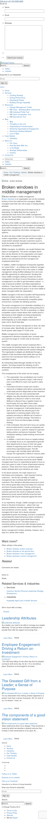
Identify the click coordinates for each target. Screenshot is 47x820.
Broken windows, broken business (20, 549)
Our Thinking (15, 172)
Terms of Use (12, 810)
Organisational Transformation (21, 126)
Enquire (6, 611)
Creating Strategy (16, 95)
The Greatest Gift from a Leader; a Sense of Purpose (21, 684)
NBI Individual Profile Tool (19, 112)
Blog (11, 121)
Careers (13, 152)
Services (10, 748)
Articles (24, 172)
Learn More (7, 638)
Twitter (7, 162)
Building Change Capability (20, 102)
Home (6, 172)
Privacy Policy (12, 813)
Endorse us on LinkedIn (11, 777)
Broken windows (8, 199)
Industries (13, 138)
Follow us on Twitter (9, 774)
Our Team (13, 143)
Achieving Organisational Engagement (24, 129)
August (15, 817)
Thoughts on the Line (18, 124)
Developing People (17, 100)
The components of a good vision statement (23, 716)
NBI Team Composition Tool (20, 114)
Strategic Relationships (18, 150)
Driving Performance (17, 97)
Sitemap (10, 815)
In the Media (14, 148)
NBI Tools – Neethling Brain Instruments (25, 109)
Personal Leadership (29, 591)
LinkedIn (8, 164)
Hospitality (10, 600)
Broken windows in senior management (22, 556)
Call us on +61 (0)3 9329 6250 (11, 1)
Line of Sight (14, 133)
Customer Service (13, 591)
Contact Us (11, 758)
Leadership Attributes (19, 617)
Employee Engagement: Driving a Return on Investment (21, 648)
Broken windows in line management (21, 553)
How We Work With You (19, 145)
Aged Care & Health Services (26, 600)
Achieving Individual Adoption (21, 131)
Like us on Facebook (10, 781)
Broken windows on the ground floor (20, 551)
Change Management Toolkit (21, 107)
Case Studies (12, 755)
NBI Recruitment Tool (18, 117)
